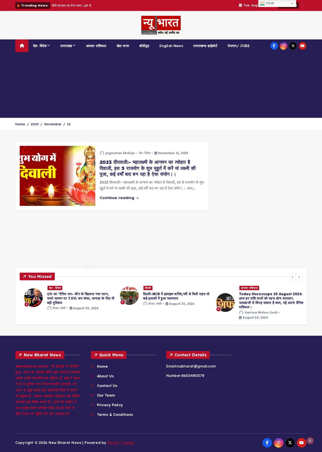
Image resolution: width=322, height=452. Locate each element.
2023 (35, 124)
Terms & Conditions (115, 414)
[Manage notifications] (310, 440)
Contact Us (107, 385)
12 (69, 124)
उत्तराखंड (66, 46)
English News (171, 46)
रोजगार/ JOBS (239, 46)
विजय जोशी (54, 308)
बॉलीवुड (144, 46)
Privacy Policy (110, 405)
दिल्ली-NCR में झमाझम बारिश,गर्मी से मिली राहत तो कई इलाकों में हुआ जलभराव (172, 296)
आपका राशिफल (96, 46)
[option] (65, 298)
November (53, 124)
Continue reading (117, 197)
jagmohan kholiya (120, 153)
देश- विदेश (39, 46)
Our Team (106, 395)
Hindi (269, 3)
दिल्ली (144, 288)
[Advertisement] (161, 85)
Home (20, 124)
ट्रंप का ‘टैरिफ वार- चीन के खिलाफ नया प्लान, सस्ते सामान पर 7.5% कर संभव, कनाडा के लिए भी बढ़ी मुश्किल (76, 298)
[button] (292, 277)
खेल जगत (123, 46)
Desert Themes (120, 442)
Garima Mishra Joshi (256, 312)
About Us (105, 376)
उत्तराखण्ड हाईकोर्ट (205, 46)
